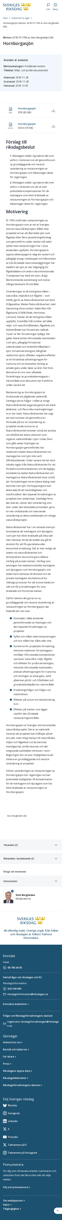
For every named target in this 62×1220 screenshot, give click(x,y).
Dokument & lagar (20, 18)
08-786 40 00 (15, 967)
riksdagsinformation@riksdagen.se (27, 994)
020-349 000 (14, 988)
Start (5, 18)
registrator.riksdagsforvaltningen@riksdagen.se (33, 1023)
